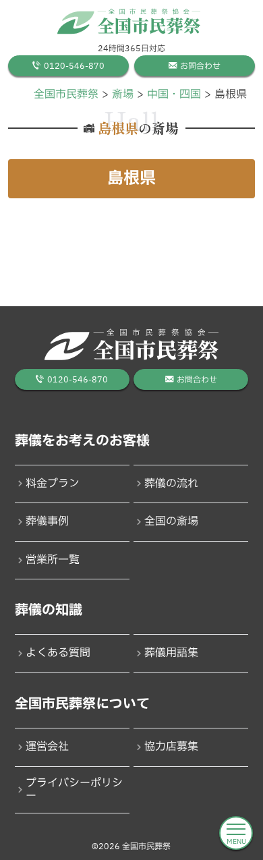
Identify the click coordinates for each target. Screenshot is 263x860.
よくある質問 (58, 653)
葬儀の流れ (171, 484)
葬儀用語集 (171, 653)
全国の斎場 (171, 521)
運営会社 (47, 747)
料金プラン (53, 484)
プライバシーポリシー (74, 789)
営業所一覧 (53, 560)
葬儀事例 (47, 521)
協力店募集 (171, 747)
